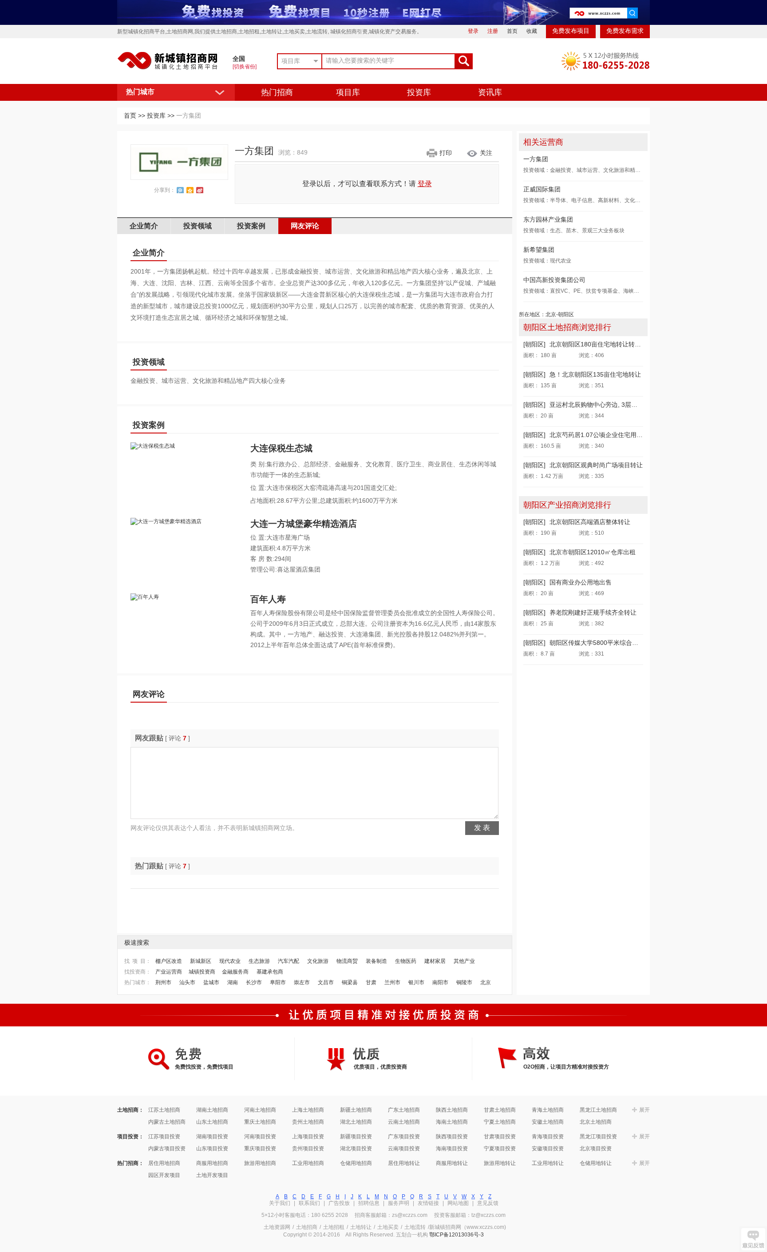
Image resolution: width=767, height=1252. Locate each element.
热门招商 (277, 92)
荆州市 (163, 982)
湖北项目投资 (356, 1148)
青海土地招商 (548, 1110)
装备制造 (376, 961)
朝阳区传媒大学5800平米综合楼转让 (600, 642)
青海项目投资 (548, 1136)
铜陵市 (464, 982)
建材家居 (435, 961)
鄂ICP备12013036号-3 (456, 1235)
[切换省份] (245, 67)
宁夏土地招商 (500, 1122)
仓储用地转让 (596, 1163)
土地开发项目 (212, 1175)
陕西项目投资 (452, 1136)
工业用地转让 (548, 1163)
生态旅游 (259, 961)
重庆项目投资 (260, 1148)
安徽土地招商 (548, 1122)
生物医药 (405, 961)
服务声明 (398, 1203)
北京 (485, 982)
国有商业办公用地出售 (581, 582)
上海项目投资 (308, 1136)
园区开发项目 (164, 1175)
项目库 (348, 92)
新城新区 (200, 961)
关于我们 (279, 1203)
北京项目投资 (596, 1148)
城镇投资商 (202, 972)
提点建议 (753, 1239)
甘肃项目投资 (500, 1136)
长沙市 (254, 982)
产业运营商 (168, 972)
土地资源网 (277, 1227)
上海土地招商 (308, 1110)
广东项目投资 (404, 1136)
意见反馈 (487, 1203)
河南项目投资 (260, 1136)
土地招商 (306, 1227)
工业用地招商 (308, 1163)
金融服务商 (235, 972)
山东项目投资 (212, 1148)
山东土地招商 (212, 1122)
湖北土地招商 (356, 1122)
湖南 (232, 982)
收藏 (531, 31)
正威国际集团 (542, 189)
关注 (486, 152)
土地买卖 (388, 1227)
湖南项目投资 (212, 1136)
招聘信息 (369, 1203)
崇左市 (302, 982)
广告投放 (339, 1203)
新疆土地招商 (356, 1110)
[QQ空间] (190, 190)
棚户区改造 (168, 961)
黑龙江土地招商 (598, 1110)
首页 (512, 31)
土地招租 (333, 1227)
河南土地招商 (260, 1110)
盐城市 (211, 982)
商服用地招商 (212, 1163)
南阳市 (440, 982)
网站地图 (458, 1203)
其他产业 (464, 961)
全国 (239, 58)
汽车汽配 (288, 961)
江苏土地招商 (164, 1110)
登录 (473, 31)
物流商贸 (347, 961)
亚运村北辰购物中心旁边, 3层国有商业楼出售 (612, 404)
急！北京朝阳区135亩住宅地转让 (595, 374)
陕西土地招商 (452, 1110)
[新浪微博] (199, 190)
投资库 (419, 92)
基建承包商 (270, 972)
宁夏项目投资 (500, 1148)
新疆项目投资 (356, 1136)
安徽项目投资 (548, 1148)
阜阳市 (278, 982)
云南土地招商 (404, 1122)
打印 (445, 152)
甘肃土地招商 (500, 1110)
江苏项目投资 (164, 1136)
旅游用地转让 (500, 1163)
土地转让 (361, 1227)
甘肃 (371, 982)
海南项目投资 (452, 1148)
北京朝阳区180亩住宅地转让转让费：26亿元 (611, 344)
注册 (492, 31)
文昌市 (326, 982)
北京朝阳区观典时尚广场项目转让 (596, 465)
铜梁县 (350, 982)
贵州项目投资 (308, 1148)
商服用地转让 (452, 1163)
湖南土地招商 (212, 1110)
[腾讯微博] (180, 190)
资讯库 (490, 92)
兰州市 (392, 982)
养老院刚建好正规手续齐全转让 (593, 612)
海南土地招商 (452, 1122)
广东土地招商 (404, 1110)
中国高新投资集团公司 (554, 279)
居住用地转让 (404, 1163)
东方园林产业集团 (548, 219)
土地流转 (415, 1227)
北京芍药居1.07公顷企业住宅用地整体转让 (609, 434)
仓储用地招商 (356, 1163)
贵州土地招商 (308, 1122)
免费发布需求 (625, 31)
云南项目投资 (404, 1148)
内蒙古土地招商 (167, 1122)
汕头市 (187, 982)
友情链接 (428, 1203)
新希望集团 (538, 249)
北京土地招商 (596, 1122)
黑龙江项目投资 (598, 1136)
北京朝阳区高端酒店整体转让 (590, 521)
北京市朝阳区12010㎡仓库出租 (593, 552)
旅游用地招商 (260, 1163)
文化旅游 (317, 961)
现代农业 (230, 961)
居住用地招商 (164, 1163)
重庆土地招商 (260, 1122)
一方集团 (535, 159)
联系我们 (309, 1203)
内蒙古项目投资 (167, 1148)
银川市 (416, 982)
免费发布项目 (570, 31)
